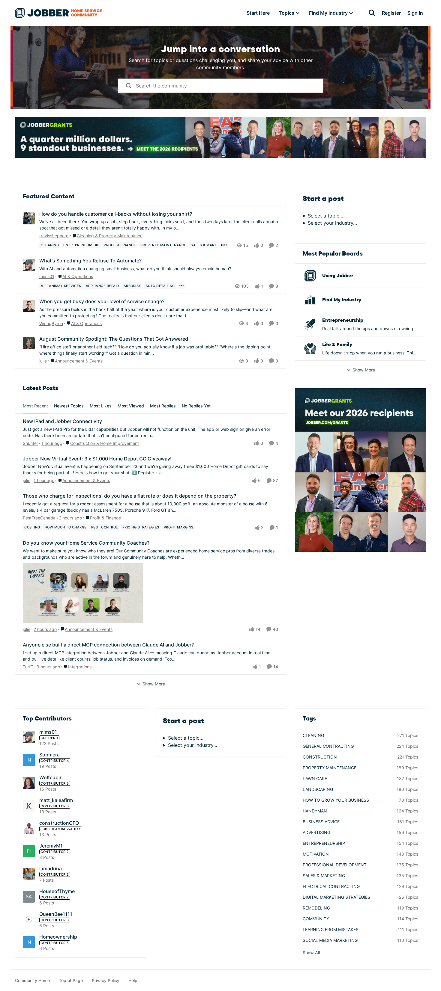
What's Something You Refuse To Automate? (90, 261)
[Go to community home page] (58, 13)
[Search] (372, 12)
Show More (153, 683)
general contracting (328, 746)
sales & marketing (324, 875)
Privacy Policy (105, 980)
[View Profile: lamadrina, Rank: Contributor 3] (29, 874)
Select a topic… (325, 216)
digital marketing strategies (336, 897)
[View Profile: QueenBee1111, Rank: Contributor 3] (29, 919)
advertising (316, 832)
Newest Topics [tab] (69, 405)
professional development (335, 864)
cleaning (313, 735)
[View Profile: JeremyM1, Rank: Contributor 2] (29, 851)
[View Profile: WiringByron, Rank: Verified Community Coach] (29, 306)
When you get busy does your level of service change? (101, 301)
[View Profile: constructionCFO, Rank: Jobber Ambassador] (29, 828)
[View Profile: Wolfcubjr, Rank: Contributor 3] (29, 783)
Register (391, 13)
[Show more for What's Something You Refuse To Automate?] (181, 286)
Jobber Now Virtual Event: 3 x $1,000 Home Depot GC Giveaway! (97, 459)
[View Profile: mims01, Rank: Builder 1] (29, 265)
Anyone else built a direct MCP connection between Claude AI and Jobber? (108, 645)
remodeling (316, 907)
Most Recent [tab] (35, 405)
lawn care (315, 778)
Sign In (415, 13)
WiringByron (51, 323)
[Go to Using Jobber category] (310, 275)
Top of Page (71, 980)
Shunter (30, 443)
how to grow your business (336, 800)
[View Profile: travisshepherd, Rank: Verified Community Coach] (29, 218)
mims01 (46, 276)
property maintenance (329, 767)
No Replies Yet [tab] (196, 405)
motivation (316, 853)
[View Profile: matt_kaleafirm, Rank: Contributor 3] (29, 806)
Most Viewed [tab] (131, 405)
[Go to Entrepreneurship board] (310, 324)
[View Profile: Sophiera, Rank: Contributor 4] (29, 760)
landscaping (318, 789)
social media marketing (330, 940)
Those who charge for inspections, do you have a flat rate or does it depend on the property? (129, 496)
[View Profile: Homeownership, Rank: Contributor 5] (29, 942)
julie (43, 360)
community (316, 918)
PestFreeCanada (39, 517)
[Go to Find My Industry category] (310, 299)
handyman (315, 810)
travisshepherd (54, 235)
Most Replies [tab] (163, 405)
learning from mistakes (330, 929)
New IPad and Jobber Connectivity (62, 421)
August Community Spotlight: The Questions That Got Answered (113, 339)
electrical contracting (331, 886)
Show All (311, 952)
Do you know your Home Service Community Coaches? (86, 543)
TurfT (28, 666)
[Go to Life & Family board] (310, 348)
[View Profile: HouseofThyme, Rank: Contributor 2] (29, 897)
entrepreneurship (324, 843)
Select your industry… (332, 223)
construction (320, 756)
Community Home (32, 980)
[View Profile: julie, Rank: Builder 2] (29, 343)
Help (132, 980)
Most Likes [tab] (101, 405)
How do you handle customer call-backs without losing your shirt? (115, 214)
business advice (321, 821)
